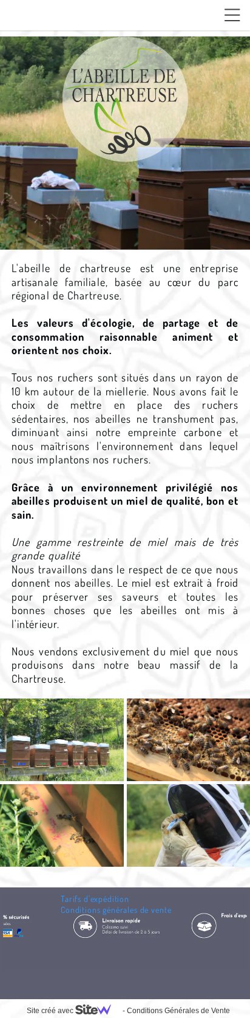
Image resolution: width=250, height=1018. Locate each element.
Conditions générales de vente (116, 909)
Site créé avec (51, 1010)
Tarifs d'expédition (95, 898)
